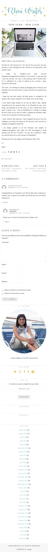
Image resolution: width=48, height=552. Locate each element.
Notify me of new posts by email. (14, 293)
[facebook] (24, 371)
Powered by (24, 549)
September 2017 (22, 484)
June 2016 (22, 535)
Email (4, 273)
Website (4, 281)
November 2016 (23, 517)
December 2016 (23, 513)
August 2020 (23, 430)
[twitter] (15, 371)
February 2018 (23, 470)
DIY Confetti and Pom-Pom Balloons (35, 168)
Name (4, 264)
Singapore (7, 159)
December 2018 (23, 448)
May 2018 (23, 459)
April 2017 (23, 502)
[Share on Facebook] (8, 152)
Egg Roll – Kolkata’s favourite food (12, 168)
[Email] (32, 371)
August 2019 (23, 433)
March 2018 (23, 466)
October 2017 (22, 481)
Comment (5, 242)
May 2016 (23, 538)
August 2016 (23, 527)
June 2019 (22, 441)
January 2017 (22, 509)
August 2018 (23, 452)
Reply (6, 202)
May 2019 (23, 444)
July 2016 (23, 531)
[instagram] (20, 371)
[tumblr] (28, 371)
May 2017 (23, 499)
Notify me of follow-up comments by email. (17, 290)
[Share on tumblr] (16, 152)
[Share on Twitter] (11, 152)
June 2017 (22, 495)
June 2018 (22, 455)
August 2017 (23, 488)
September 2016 (22, 524)
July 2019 (23, 437)
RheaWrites (14, 209)
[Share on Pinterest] (14, 152)
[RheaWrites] (24, 9)
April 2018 (23, 462)
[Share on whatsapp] (19, 152)
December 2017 (23, 477)
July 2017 (23, 491)
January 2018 (22, 473)
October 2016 (22, 520)
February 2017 (23, 506)
